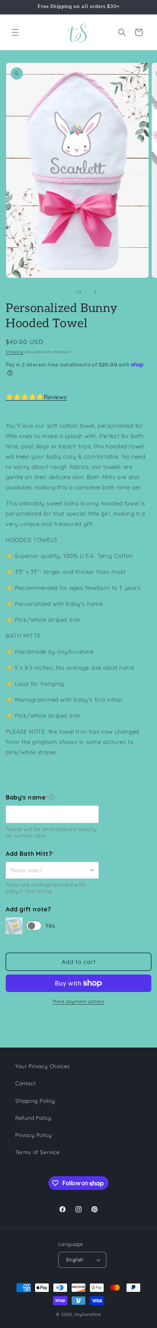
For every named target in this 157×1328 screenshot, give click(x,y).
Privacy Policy (33, 1135)
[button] (15, 32)
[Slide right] (95, 292)
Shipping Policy (35, 1100)
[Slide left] (61, 292)
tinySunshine (87, 1314)
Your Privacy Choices (42, 1066)
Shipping (14, 351)
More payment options (78, 1001)
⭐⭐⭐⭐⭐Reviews (36, 397)
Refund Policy (33, 1118)
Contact (25, 1083)
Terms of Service (37, 1152)
